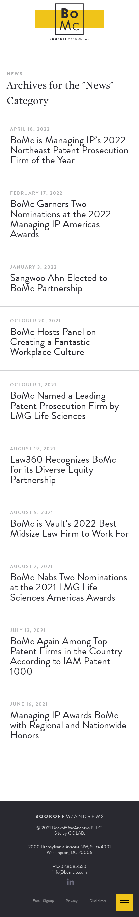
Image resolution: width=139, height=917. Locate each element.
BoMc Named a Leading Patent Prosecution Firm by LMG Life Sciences (64, 405)
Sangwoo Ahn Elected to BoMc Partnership (58, 282)
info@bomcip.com (69, 872)
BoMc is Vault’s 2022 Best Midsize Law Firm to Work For (69, 528)
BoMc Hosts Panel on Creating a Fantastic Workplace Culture (53, 341)
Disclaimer (97, 900)
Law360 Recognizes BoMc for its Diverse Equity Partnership (63, 469)
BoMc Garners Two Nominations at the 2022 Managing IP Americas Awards (60, 218)
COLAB (76, 833)
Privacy (72, 900)
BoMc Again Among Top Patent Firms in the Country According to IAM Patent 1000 (66, 656)
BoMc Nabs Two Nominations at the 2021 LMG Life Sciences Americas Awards (68, 587)
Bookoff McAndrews (69, 21)
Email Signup (43, 900)
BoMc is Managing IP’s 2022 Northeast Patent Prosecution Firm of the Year (69, 149)
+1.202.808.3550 (69, 866)
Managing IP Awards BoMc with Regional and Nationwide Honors (68, 725)
